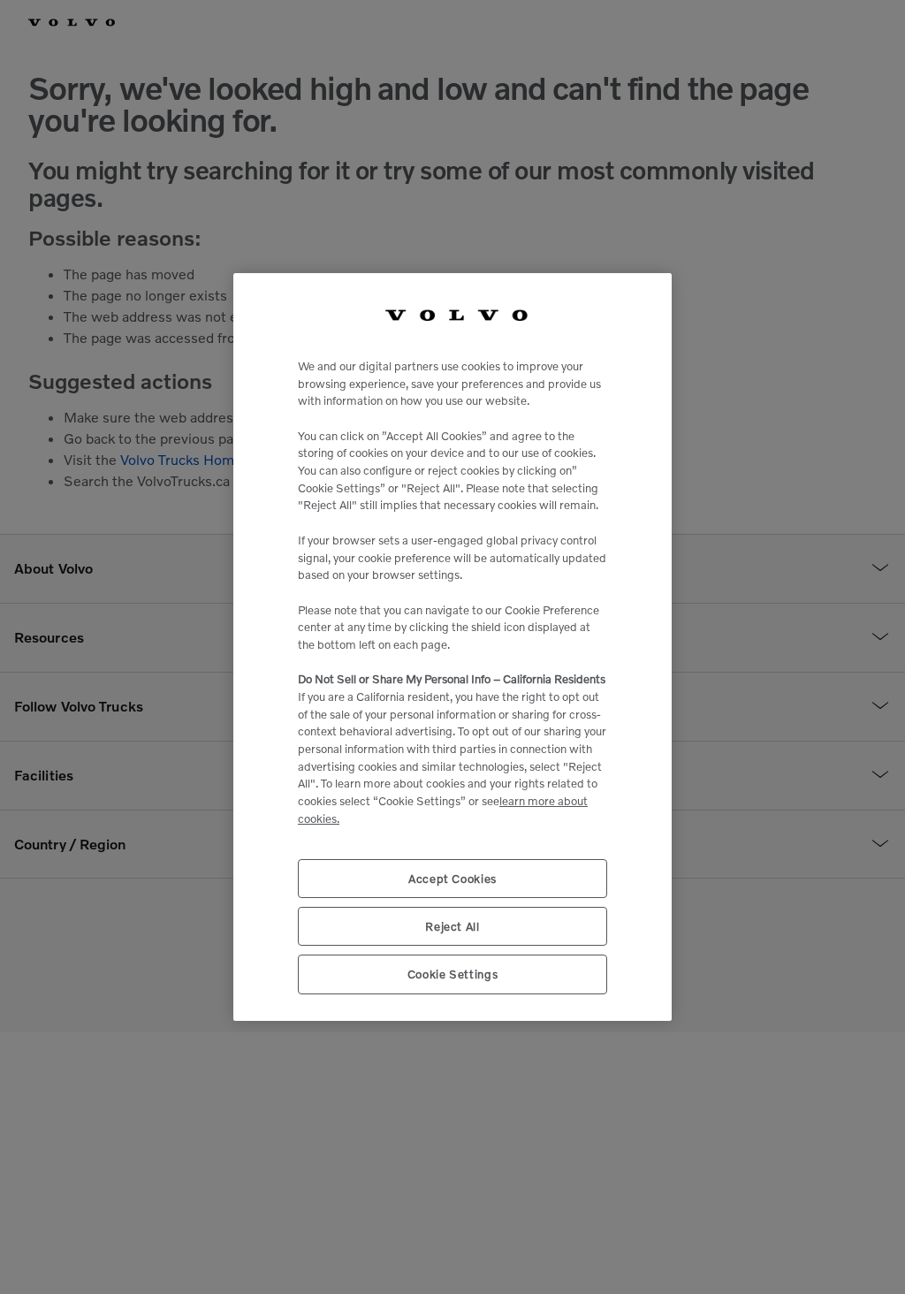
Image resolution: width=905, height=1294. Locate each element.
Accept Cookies (452, 879)
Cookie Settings (452, 974)
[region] (452, 646)
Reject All (452, 926)
